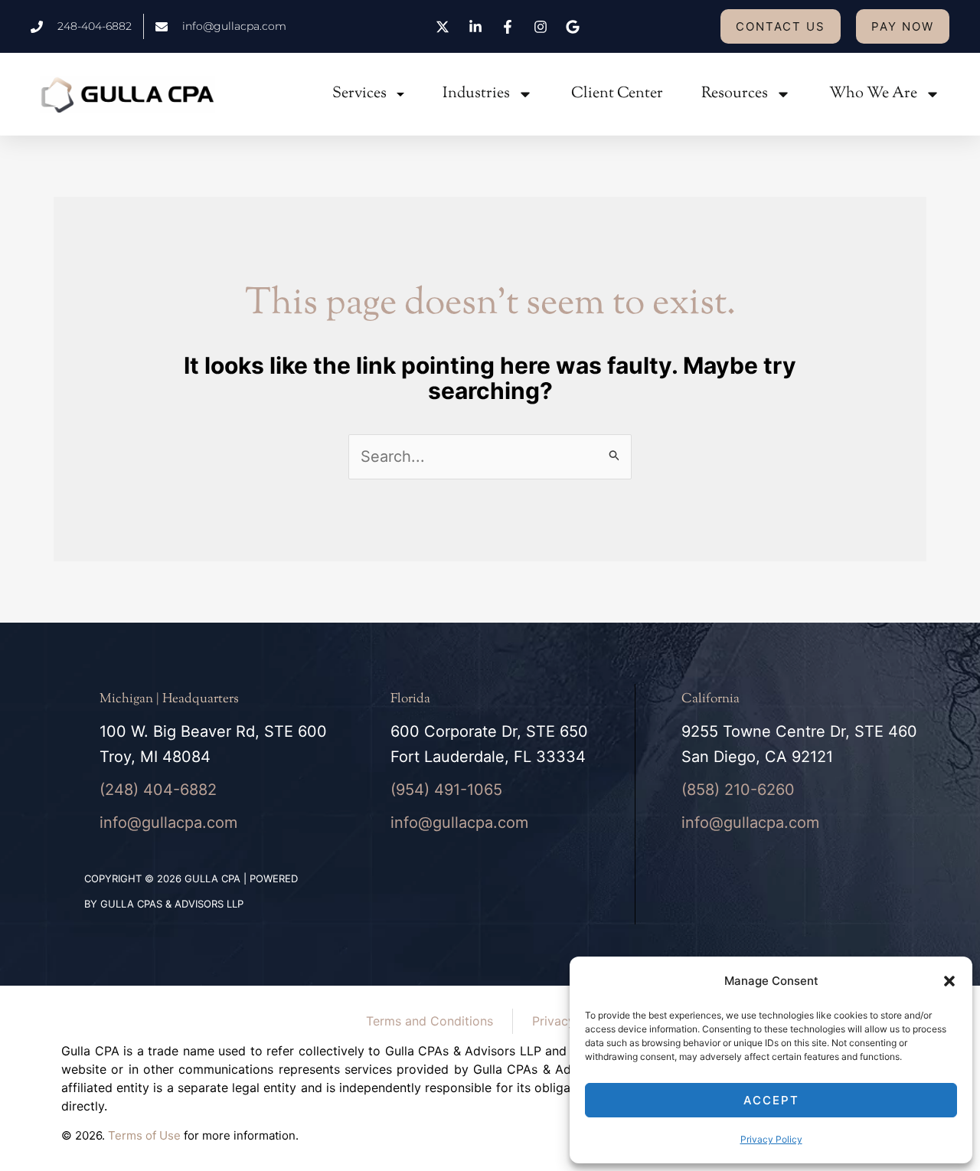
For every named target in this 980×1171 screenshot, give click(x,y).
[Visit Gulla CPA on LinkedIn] (477, 27)
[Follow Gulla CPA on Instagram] (542, 27)
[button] (949, 981)
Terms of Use (144, 1135)
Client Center (617, 94)
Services (359, 94)
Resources (734, 94)
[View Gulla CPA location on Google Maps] (575, 27)
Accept (771, 1100)
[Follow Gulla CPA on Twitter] (445, 27)
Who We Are (873, 94)
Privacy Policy (771, 1139)
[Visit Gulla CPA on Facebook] (510, 27)
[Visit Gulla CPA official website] (127, 94)
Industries (476, 94)
